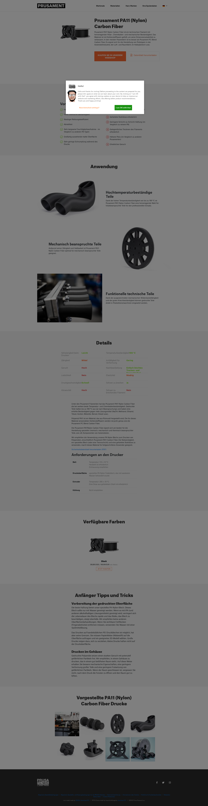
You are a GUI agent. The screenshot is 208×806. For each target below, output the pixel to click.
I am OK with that (123, 108)
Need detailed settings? (89, 108)
